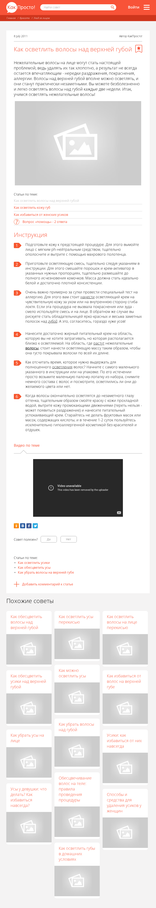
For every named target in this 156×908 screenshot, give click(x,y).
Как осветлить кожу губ (32, 207)
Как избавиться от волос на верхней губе (124, 681)
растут (98, 343)
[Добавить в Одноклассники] (16, 525)
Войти (133, 7)
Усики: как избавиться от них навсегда (124, 740)
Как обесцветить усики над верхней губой (28, 681)
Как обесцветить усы (34, 567)
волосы (32, 348)
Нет (68, 539)
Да (49, 539)
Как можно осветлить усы (72, 673)
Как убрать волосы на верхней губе (46, 572)
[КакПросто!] (20, 7)
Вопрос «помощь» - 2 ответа (45, 221)
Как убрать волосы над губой (76, 726)
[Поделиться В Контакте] (22, 525)
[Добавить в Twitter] (35, 525)
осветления (62, 366)
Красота (25, 18)
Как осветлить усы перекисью (76, 619)
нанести (87, 296)
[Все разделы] (147, 7)
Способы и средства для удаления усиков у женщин (124, 803)
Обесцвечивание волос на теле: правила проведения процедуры (75, 789)
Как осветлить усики (34, 562)
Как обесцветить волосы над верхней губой (26, 622)
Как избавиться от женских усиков (41, 214)
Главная (11, 18)
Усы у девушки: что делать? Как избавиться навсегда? (29, 797)
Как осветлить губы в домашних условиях (77, 853)
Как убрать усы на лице (27, 737)
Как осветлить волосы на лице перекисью (122, 622)
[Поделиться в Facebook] (28, 525)
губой (52, 321)
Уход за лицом (42, 18)
